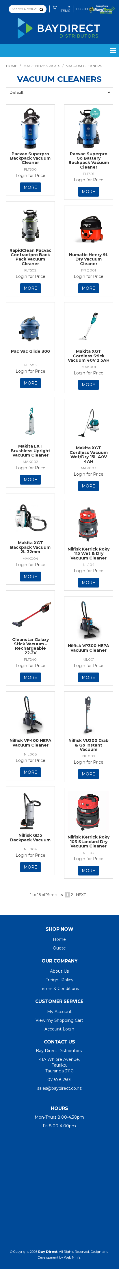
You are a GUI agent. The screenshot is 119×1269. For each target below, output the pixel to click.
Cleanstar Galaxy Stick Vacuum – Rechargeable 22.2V (30, 646)
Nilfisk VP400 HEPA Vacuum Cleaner (30, 742)
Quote (59, 948)
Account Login (59, 1029)
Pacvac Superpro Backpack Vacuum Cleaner (30, 158)
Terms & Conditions (59, 988)
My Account (59, 1011)
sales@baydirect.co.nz (59, 1088)
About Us (59, 971)
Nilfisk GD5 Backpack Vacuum (30, 837)
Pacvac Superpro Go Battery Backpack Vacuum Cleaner (88, 160)
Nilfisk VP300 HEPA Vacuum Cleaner (88, 648)
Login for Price (30, 175)
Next (81, 894)
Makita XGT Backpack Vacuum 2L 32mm (30, 547)
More (30, 187)
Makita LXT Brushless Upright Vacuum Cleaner (30, 451)
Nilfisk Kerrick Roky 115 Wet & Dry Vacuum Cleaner (88, 553)
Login (82, 9)
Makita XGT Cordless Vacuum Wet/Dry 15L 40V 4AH (89, 454)
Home (11, 66)
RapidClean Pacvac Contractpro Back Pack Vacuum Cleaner (30, 257)
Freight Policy (59, 979)
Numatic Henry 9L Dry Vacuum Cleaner (88, 259)
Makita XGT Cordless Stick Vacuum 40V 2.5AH (88, 356)
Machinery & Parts (41, 66)
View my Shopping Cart (59, 1020)
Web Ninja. (72, 1257)
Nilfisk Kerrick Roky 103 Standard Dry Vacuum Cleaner (88, 841)
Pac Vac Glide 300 (30, 351)
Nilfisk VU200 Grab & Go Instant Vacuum (88, 745)
